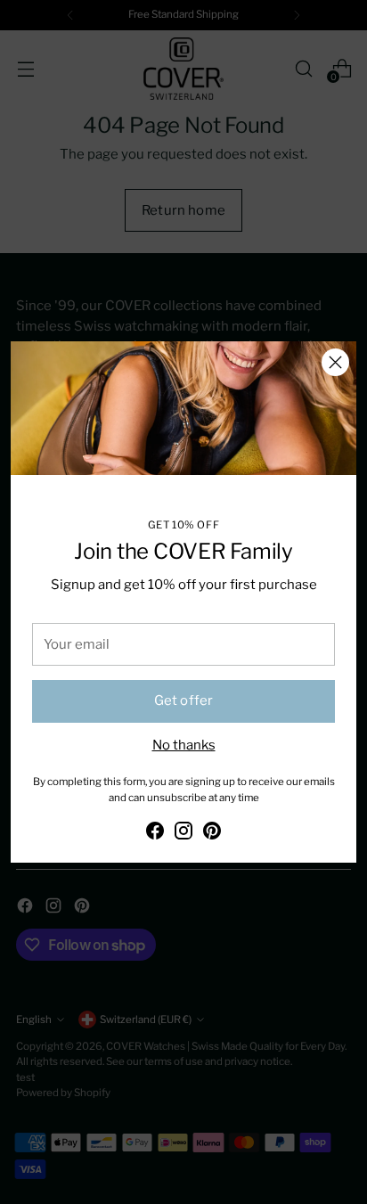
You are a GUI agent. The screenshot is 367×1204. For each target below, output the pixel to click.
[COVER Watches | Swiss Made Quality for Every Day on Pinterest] (212, 833)
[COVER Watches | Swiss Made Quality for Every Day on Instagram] (183, 833)
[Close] (335, 362)
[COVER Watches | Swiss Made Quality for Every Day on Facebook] (155, 833)
